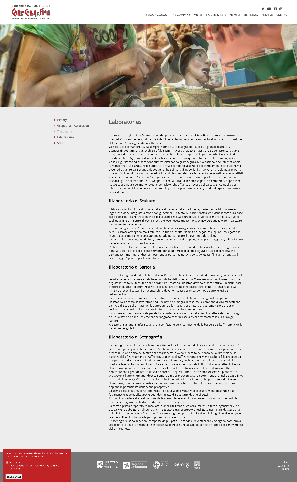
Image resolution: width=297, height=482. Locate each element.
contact (282, 15)
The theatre (64, 131)
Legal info (283, 465)
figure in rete (216, 15)
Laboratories (65, 137)
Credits (284, 468)
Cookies (284, 462)
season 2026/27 (156, 15)
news (254, 15)
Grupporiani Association (73, 126)
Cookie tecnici (17, 462)
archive (267, 15)
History (62, 120)
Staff (60, 143)
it (288, 9)
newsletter (238, 15)
